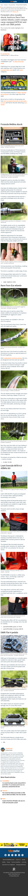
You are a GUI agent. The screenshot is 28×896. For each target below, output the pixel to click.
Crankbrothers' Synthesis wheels (12, 358)
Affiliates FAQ (15, 11)
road (11, 70)
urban (21, 70)
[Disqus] (14, 824)
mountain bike (5, 70)
